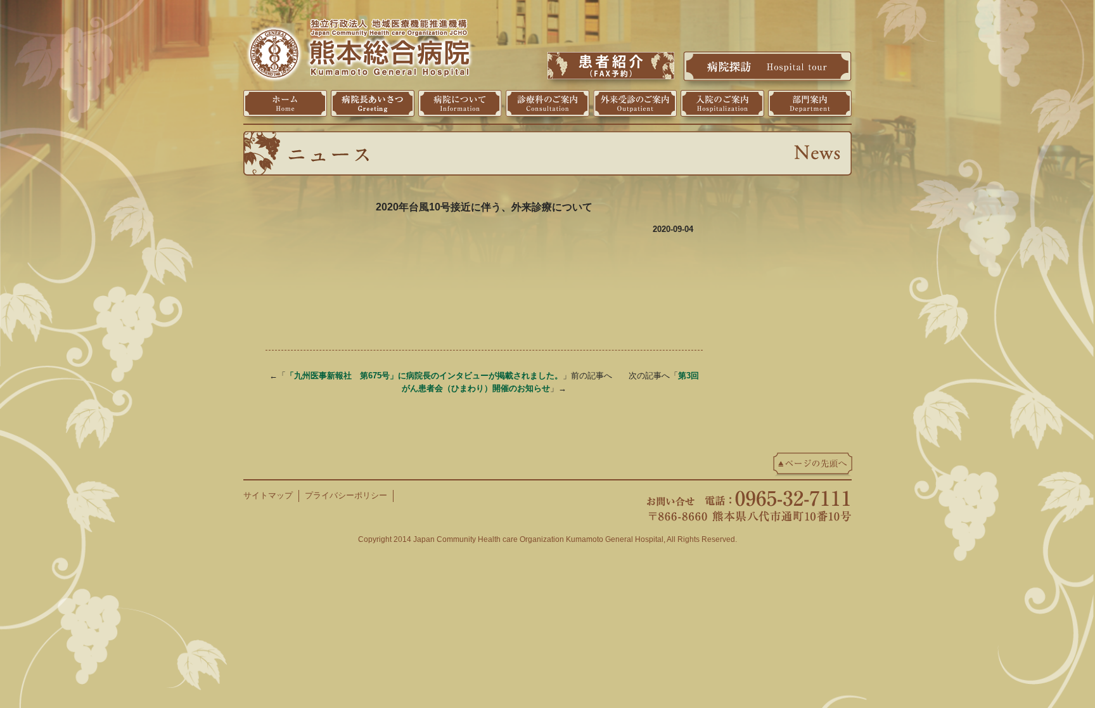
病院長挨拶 (372, 103)
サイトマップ (268, 495)
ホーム (285, 103)
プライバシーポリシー (346, 495)
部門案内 (810, 103)
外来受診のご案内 (635, 103)
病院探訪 (767, 66)
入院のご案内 (722, 103)
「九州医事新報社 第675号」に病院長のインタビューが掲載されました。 (424, 375)
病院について (460, 103)
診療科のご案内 (547, 103)
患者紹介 (611, 65)
